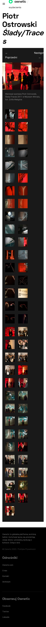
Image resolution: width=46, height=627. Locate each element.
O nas (4, 571)
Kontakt (5, 576)
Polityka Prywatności (27, 549)
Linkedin (5, 617)
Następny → (39, 55)
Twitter (5, 611)
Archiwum (6, 582)
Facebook (6, 606)
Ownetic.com (7, 565)
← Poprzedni (10, 55)
